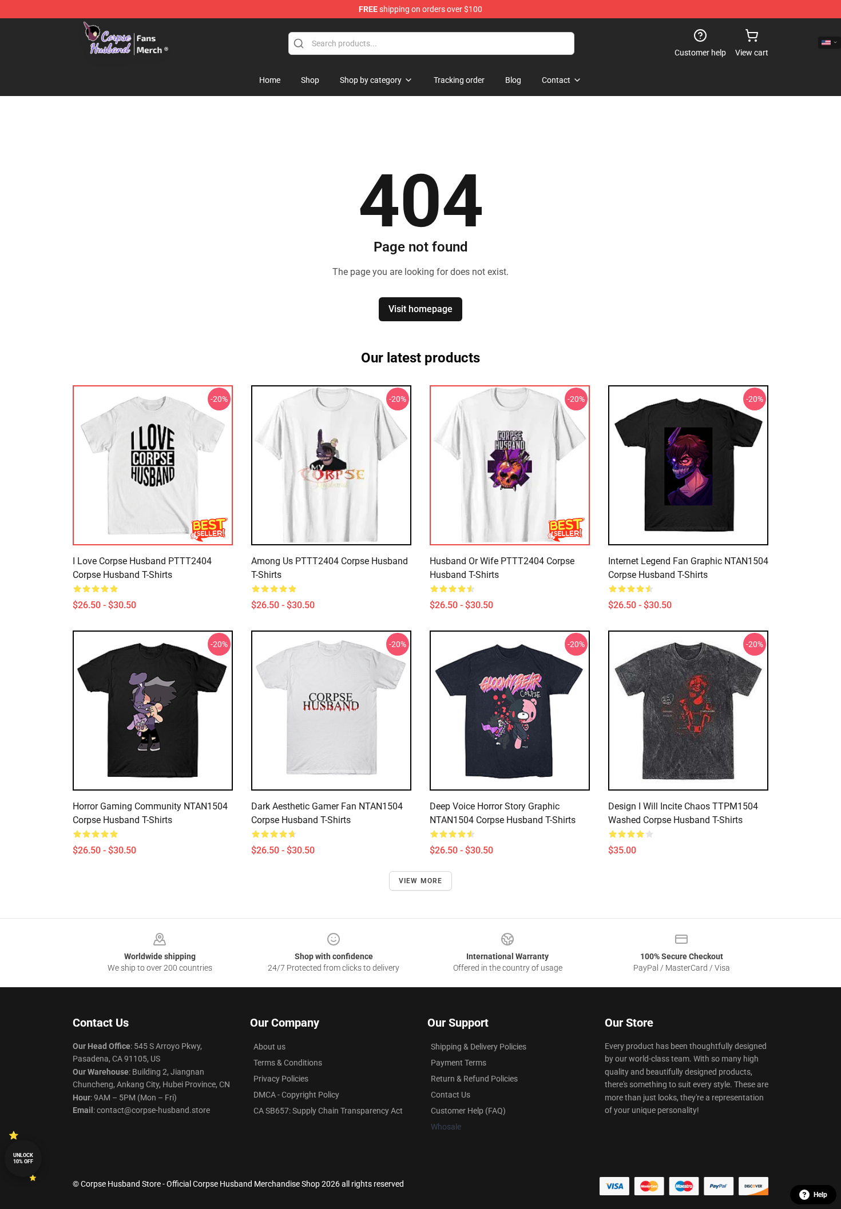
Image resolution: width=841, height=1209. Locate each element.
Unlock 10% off (23, 1158)
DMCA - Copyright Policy (296, 1094)
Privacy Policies (280, 1078)
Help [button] (820, 1195)
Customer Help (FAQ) (468, 1110)
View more (421, 881)
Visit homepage (420, 309)
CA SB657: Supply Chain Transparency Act (328, 1110)
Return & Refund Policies (474, 1078)
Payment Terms (458, 1062)
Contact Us (450, 1094)
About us (269, 1046)
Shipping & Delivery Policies (478, 1046)
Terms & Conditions (287, 1062)
